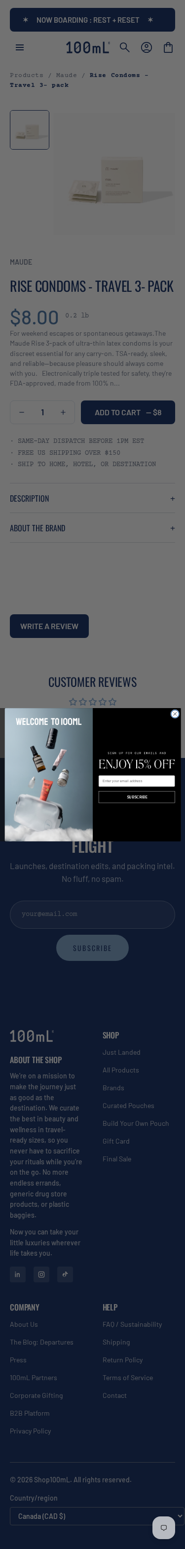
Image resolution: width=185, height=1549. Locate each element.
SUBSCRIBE (136, 796)
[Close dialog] (175, 713)
